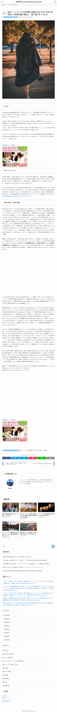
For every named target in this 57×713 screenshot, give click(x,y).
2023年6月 (7, 622)
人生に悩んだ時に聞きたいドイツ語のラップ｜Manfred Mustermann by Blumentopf (25, 560)
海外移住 (17, 450)
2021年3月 (7, 640)
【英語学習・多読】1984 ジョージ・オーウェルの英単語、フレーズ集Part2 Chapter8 (26, 563)
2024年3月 (7, 615)
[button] (6, 458)
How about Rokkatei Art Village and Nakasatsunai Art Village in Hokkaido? (22, 570)
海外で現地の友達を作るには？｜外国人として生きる (17, 556)
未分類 (6, 675)
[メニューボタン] (2, 2)
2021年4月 (7, 636)
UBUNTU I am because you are (28, 2)
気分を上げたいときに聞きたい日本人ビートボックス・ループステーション (23, 567)
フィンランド (23, 450)
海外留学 (40, 450)
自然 (5, 682)
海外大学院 (35, 450)
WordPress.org (6, 701)
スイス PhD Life (8, 657)
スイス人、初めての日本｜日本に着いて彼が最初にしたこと (19, 581)
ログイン (4, 695)
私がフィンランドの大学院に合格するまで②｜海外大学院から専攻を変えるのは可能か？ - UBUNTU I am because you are (28, 588)
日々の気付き (8, 671)
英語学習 (6, 685)
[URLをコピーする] (50, 458)
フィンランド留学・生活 (9, 450)
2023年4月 (7, 629)
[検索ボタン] (55, 2)
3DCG (6, 650)
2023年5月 (7, 625)
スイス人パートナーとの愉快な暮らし (14, 661)
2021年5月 (7, 632)
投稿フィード (5, 697)
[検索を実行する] (53, 546)
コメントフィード (7, 699)
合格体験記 (30, 450)
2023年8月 (7, 619)
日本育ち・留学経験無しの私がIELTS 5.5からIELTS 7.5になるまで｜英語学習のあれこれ (26, 598)
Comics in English (9, 654)
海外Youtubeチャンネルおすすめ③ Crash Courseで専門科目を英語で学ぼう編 (24, 603)
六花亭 (6, 668)
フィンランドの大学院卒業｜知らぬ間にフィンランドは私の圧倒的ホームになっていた (26, 586)
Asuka (10, 488)
